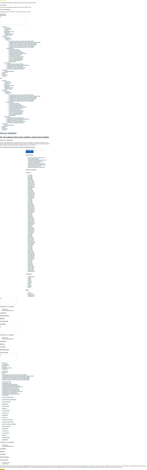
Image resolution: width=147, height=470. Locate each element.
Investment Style (8, 29)
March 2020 (30, 250)
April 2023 (30, 216)
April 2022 (30, 226)
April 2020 (30, 249)
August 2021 (30, 232)
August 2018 (30, 270)
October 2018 (31, 269)
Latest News (4, 72)
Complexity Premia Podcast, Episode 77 (36, 163)
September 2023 (31, 211)
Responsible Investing (9, 31)
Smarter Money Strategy (14, 49)
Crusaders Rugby (8, 35)
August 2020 (30, 244)
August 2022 (30, 224)
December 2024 (31, 193)
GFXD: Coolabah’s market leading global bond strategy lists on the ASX (36, 165)
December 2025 (31, 183)
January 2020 (31, 253)
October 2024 (31, 195)
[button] (73, 78)
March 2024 (30, 204)
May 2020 (30, 248)
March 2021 (30, 237)
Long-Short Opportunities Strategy (16, 56)
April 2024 (30, 202)
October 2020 (31, 243)
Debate (29, 280)
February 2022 (31, 228)
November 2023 (31, 208)
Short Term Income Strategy (15, 50)
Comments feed (31, 295)
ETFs (8, 39)
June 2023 (30, 214)
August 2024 (30, 198)
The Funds (4, 36)
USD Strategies (12, 61)
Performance (7, 37)
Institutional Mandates (9, 71)
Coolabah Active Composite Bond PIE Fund (16, 67)
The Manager (7, 27)
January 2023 (31, 219)
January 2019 (31, 267)
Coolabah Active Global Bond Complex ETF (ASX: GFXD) (21, 46)
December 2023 (31, 207)
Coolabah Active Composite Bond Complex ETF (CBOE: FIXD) (22, 44)
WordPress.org (31, 296)
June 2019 (30, 261)
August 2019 (30, 259)
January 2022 (31, 229)
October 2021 (31, 231)
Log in (29, 292)
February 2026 (31, 181)
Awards (29, 279)
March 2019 (30, 265)
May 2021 (30, 235)
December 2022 (31, 220)
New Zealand (7, 62)
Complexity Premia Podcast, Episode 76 (36, 167)
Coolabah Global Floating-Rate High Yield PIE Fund (18, 65)
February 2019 (31, 266)
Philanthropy (7, 32)
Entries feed (30, 293)
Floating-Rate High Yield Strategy (16, 52)
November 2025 (31, 184)
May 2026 (30, 177)
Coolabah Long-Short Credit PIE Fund (15, 66)
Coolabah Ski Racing (9, 33)
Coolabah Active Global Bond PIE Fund (15, 68)
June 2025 (30, 188)
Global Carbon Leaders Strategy (16, 54)
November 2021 (31, 230)
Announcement (31, 276)
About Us (4, 26)
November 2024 (31, 194)
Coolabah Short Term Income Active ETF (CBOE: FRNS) (21, 41)
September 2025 (31, 187)
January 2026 (31, 182)
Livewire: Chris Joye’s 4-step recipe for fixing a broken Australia (36, 158)
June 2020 (30, 247)
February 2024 (31, 205)
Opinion (29, 282)
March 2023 (30, 217)
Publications (4, 74)
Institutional (4, 70)
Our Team (7, 30)
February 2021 (31, 238)
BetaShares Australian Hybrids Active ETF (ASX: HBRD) (21, 47)
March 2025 (30, 190)
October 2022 (31, 222)
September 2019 (31, 258)
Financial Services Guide (87, 467)
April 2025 (30, 189)
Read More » (17, 147)
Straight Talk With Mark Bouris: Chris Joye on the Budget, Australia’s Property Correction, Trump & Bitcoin (37, 161)
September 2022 (31, 223)
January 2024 (31, 206)
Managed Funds (10, 48)
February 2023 (31, 218)
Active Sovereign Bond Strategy (16, 58)
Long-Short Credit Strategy (15, 55)
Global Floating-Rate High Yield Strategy (18, 53)
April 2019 (30, 264)
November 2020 (31, 242)
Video (29, 287)
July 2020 (30, 246)
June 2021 (30, 234)
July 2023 (30, 213)
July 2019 (30, 260)
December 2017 (31, 271)
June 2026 (30, 176)
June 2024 (30, 200)
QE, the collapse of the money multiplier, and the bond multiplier (24, 137)
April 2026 (30, 178)
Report (29, 285)
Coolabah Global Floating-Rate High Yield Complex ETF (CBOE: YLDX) (24, 42)
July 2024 (30, 199)
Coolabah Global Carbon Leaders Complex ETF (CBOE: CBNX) (23, 43)
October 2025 (31, 186)
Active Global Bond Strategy (15, 60)
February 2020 (31, 252)
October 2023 (31, 210)
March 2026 (30, 179)
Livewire (30, 281)
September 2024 (31, 196)
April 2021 (30, 236)
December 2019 (31, 254)
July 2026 (30, 175)
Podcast (4, 73)
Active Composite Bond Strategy (16, 59)
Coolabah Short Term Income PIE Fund (15, 64)
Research (2, 140)
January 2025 (31, 192)
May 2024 (30, 201)
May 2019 (30, 262)
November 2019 (31, 255)
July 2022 (30, 225)
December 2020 (31, 241)
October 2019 (31, 256)
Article (29, 277)
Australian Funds (8, 38)
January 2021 (31, 240)
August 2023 (30, 212)
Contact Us (4, 76)
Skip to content (3, 0)
